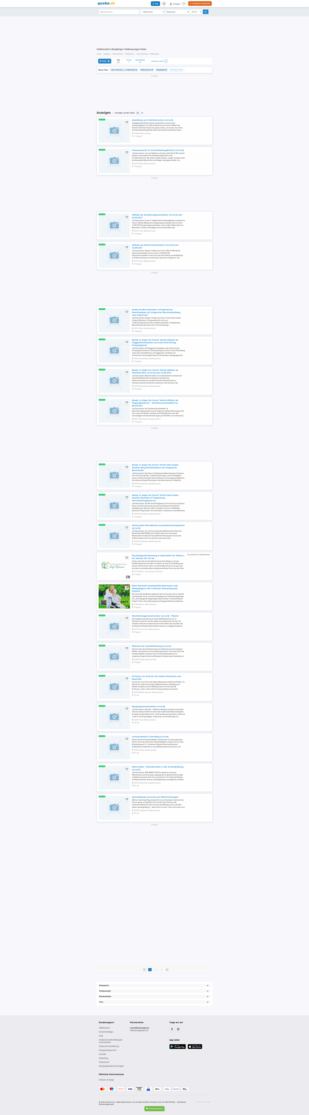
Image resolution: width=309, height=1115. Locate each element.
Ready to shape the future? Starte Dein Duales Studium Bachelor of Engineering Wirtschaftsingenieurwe (155, 498)
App (156, 4)
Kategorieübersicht (107, 1050)
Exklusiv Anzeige (106, 1080)
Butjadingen (161, 70)
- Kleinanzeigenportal (140, 1029)
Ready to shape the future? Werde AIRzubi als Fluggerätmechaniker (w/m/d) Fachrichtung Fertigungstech (155, 343)
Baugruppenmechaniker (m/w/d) (148, 706)
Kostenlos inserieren (201, 3)
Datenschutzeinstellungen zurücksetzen (110, 1041)
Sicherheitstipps (106, 1032)
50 (142, 113)
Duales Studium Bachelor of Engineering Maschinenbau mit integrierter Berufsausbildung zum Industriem (156, 312)
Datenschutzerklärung (109, 1046)
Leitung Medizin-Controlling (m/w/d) (150, 736)
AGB (101, 1036)
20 (138, 113)
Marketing (103, 1058)
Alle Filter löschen (176, 70)
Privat (128, 61)
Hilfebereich (104, 1028)
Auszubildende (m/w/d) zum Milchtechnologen (155, 797)
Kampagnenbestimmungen (111, 1066)
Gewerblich (140, 61)
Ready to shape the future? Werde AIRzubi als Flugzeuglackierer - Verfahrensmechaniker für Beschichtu (155, 403)
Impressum (104, 1062)
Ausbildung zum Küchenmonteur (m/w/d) (152, 120)
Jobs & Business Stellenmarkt (123, 70)
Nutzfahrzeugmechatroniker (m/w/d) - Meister (155, 616)
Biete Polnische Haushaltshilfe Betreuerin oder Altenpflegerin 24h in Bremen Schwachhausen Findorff (155, 588)
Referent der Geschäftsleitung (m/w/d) (151, 646)
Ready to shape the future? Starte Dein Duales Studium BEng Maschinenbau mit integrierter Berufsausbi (155, 467)
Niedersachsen (146, 70)
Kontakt (102, 1054)
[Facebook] (172, 1029)
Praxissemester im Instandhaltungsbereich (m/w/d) (158, 150)
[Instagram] (178, 1029)
